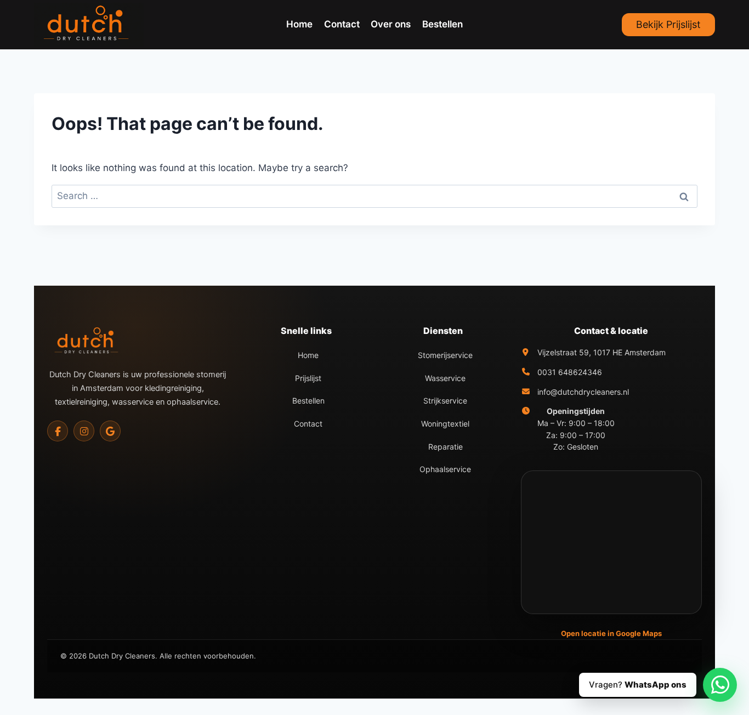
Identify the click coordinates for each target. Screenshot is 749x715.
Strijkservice (445, 400)
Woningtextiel (445, 423)
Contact (342, 24)
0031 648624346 (569, 372)
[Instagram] (83, 431)
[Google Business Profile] (110, 431)
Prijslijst (308, 378)
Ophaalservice (445, 469)
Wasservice (445, 378)
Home (299, 24)
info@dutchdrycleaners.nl (583, 391)
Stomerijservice (445, 355)
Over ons (391, 24)
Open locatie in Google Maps (611, 633)
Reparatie (445, 446)
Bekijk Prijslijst (668, 24)
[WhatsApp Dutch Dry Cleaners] (720, 685)
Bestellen (442, 24)
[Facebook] (57, 431)
